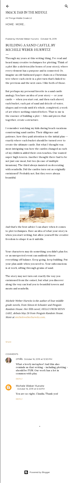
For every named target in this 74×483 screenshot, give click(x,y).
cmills (19, 359)
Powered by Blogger (40, 472)
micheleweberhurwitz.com (30, 317)
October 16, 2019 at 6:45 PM (31, 388)
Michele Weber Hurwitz (30, 385)
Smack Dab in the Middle (26, 12)
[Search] (66, 5)
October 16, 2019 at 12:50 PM (38, 359)
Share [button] (8, 341)
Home (10, 24)
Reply (19, 378)
